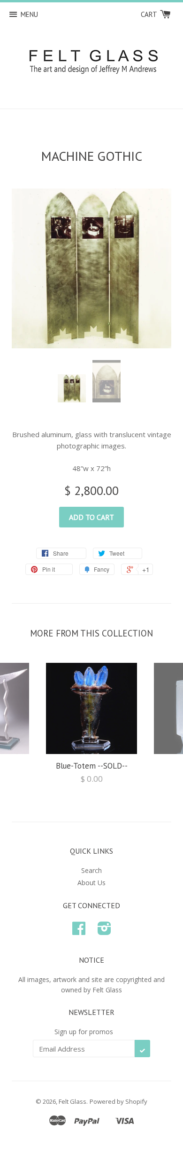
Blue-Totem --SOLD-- (92, 766)
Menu (29, 14)
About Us (91, 882)
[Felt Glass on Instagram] (104, 931)
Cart (150, 14)
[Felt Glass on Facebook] (79, 931)
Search (91, 870)
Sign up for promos (83, 1031)
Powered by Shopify (118, 1101)
